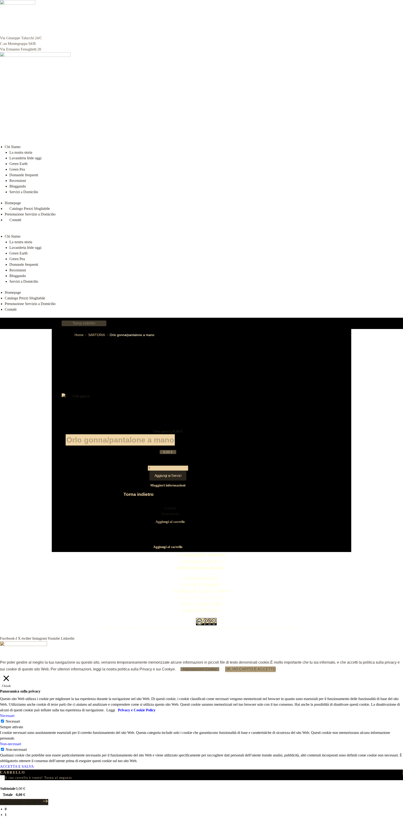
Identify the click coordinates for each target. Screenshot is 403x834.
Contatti (10, 309)
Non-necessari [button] (10, 744)
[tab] (170, 508)
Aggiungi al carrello (170, 522)
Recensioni (17, 181)
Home (79, 335)
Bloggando (17, 186)
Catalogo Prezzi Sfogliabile (29, 209)
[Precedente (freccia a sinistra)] (1, 832)
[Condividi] (9, 826)
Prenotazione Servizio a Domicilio (30, 214)
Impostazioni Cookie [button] (200, 669)
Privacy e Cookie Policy (201, 604)
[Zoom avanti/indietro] (1, 826)
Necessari (13, 721)
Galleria (170, 508)
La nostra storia (20, 152)
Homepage (13, 203)
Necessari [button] (7, 716)
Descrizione (170, 514)
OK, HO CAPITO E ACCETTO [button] (250, 669)
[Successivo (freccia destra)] (5, 832)
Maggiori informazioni (167, 485)
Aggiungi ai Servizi (168, 476)
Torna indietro (83, 323)
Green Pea (17, 169)
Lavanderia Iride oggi (25, 158)
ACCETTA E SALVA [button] (17, 766)
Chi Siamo (12, 147)
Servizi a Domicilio (23, 192)
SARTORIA (96, 335)
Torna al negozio (58, 777)
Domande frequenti (23, 175)
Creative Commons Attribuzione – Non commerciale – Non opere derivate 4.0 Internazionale (229, 628)
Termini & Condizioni (201, 610)
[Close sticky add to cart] (168, 462)
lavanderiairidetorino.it (201, 561)
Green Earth (18, 164)
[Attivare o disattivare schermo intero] (5, 826)
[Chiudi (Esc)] (12, 826)
